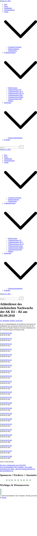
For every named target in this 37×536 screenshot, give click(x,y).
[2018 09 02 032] (6, 376)
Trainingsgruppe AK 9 (15, 91)
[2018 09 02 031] (6, 371)
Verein (6, 12)
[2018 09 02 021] (6, 360)
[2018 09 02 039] (6, 392)
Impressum (7, 102)
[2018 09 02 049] (6, 413)
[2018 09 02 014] (6, 349)
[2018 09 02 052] (6, 424)
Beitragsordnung (13, 49)
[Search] (21, 147)
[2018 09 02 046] (6, 408)
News (6, 6)
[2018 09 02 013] (6, 344)
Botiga (4, 497)
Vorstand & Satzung (14, 47)
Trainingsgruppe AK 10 (16, 93)
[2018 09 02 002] (6, 333)
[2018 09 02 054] (6, 429)
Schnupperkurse (9, 10)
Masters (10, 101)
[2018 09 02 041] (6, 397)
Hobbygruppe (12, 88)
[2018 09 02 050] (6, 419)
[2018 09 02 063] (6, 446)
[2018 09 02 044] (6, 403)
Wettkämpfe (8, 8)
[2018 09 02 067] (6, 451)
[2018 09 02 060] (6, 440)
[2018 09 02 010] (6, 338)
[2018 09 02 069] (6, 456)
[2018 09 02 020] (6, 354)
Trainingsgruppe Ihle (15, 99)
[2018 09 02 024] (6, 365)
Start (5, 4)
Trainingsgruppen (10, 52)
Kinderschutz (12, 51)
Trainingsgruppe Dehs (15, 95)
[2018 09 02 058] (6, 435)
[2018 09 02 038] (6, 387)
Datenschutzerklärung (15, 138)
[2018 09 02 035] (6, 381)
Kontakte (7, 140)
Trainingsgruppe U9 (14, 90)
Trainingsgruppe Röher (15, 97)
